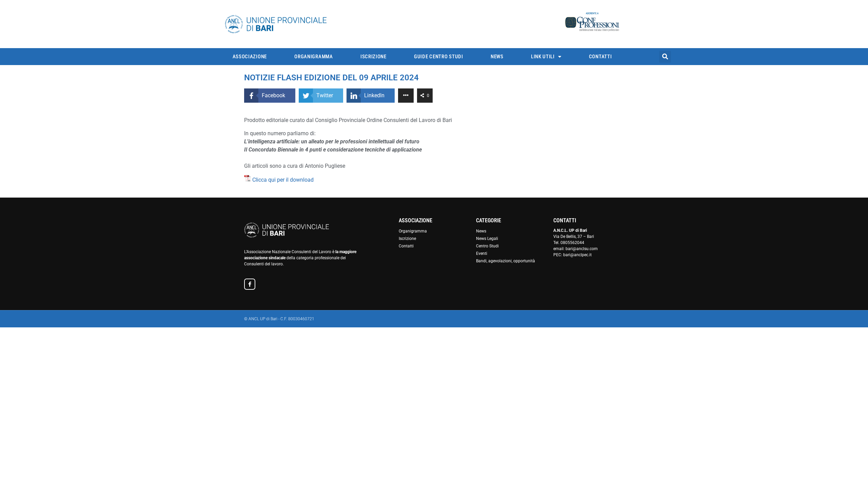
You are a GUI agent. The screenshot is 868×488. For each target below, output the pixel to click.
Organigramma (313, 57)
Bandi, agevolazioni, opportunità (505, 261)
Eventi (481, 253)
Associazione (250, 57)
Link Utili (543, 57)
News (497, 57)
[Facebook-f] (249, 284)
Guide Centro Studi (438, 57)
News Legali (487, 238)
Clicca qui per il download (283, 180)
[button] (665, 57)
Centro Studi (487, 246)
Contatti (600, 57)
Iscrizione (373, 57)
